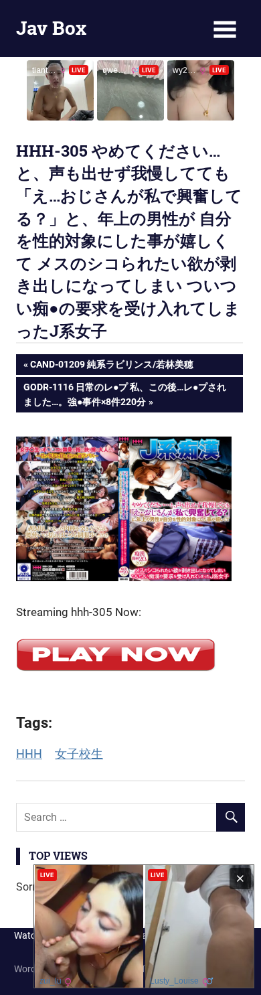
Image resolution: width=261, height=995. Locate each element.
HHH (29, 754)
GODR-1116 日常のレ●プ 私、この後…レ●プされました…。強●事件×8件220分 (124, 394)
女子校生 (79, 754)
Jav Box (51, 27)
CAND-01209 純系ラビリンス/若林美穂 (111, 366)
